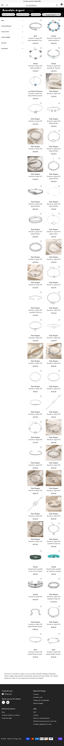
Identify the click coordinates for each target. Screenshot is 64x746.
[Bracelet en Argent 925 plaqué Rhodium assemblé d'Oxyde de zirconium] (35, 612)
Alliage (3, 43)
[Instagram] (7, 702)
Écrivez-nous (8, 694)
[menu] (2, 5)
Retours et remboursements (41, 718)
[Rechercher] (7, 5)
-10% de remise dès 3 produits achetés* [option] (32, 1)
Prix (2, 20)
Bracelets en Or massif (8, 14)
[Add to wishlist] (40, 20)
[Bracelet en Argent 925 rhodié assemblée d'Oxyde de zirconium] (35, 26)
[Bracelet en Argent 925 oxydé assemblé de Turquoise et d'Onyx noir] (54, 26)
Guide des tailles (7, 718)
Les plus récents (50, 15)
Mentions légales (38, 703)
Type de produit (6, 26)
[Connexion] (57, 5)
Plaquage (4, 48)
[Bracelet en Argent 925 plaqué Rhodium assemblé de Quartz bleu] (35, 81)
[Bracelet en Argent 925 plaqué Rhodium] (54, 109)
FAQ (34, 712)
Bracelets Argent (35, 14)
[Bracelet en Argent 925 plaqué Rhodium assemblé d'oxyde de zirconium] (35, 640)
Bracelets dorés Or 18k (23, 14)
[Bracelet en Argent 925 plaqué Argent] (54, 219)
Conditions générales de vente (42, 724)
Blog (3, 712)
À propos (36, 694)
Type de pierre (5, 37)
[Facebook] (3, 702)
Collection (5, 32)
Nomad (53, 36)
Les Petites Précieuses (35, 91)
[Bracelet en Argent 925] (54, 81)
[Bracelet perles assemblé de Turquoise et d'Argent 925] (54, 557)
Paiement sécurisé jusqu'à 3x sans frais (44, 721)
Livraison (35, 715)
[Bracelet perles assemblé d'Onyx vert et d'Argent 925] (35, 557)
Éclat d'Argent (53, 91)
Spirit (35, 36)
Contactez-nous (37, 697)
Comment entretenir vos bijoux (11, 715)
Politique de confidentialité (41, 700)
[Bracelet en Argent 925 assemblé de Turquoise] (54, 53)
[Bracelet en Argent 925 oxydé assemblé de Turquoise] (35, 53)
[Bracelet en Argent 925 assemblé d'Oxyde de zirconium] (35, 298)
